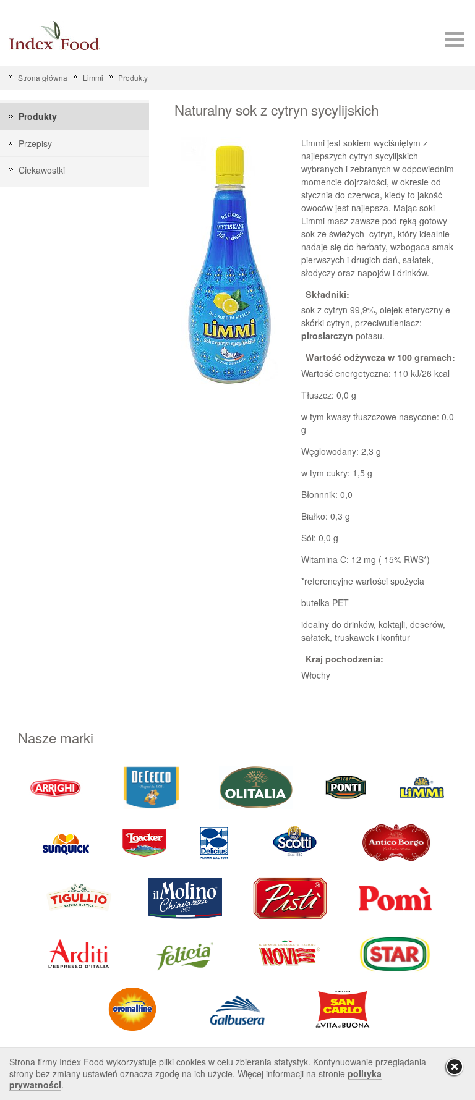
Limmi (93, 77)
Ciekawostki (42, 170)
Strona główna (42, 77)
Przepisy (35, 143)
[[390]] (80, 897)
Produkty (133, 77)
